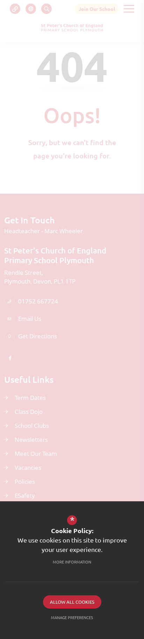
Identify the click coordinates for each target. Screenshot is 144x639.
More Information (72, 562)
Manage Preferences (72, 617)
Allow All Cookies (72, 602)
